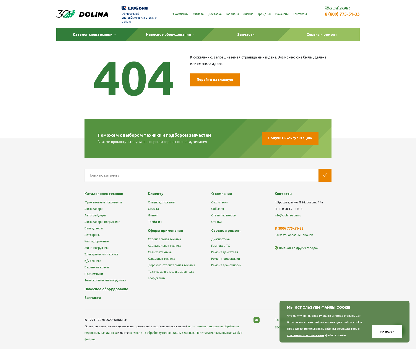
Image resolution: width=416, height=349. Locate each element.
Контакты (300, 14)
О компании (180, 14)
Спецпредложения (161, 202)
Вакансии (282, 14)
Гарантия (232, 14)
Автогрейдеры (95, 215)
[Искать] (325, 175)
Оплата (198, 14)
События (217, 209)
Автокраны (92, 235)
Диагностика (220, 239)
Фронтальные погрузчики (103, 202)
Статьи (216, 222)
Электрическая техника (101, 254)
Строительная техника (164, 239)
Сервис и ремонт (226, 230)
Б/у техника (92, 261)
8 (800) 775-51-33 (342, 13)
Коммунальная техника (164, 245)
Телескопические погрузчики (105, 280)
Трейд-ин (264, 14)
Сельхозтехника (160, 252)
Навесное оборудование (106, 289)
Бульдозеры (93, 228)
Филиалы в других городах (298, 248)
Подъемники (93, 274)
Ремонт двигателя (224, 252)
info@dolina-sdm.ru (288, 215)
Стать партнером (223, 215)
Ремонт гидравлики (225, 258)
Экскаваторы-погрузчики (102, 222)
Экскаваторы (93, 209)
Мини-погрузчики (96, 248)
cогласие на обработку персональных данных (162, 332)
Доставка (215, 14)
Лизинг (248, 14)
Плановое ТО (220, 245)
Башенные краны (96, 267)
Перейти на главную (215, 79)
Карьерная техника (161, 258)
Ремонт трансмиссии (226, 265)
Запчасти (92, 298)
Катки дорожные (96, 241)
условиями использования (305, 335)
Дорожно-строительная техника (171, 265)
